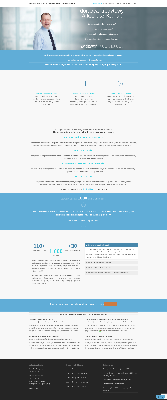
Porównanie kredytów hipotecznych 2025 (117, 380)
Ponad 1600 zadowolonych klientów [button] (99, 262)
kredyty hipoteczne (90, 189)
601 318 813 (111, 46)
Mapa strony (33, 388)
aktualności (43, 339)
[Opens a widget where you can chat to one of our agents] (160, 397)
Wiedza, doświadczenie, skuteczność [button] (99, 267)
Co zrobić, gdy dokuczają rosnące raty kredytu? (44, 336)
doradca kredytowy (45, 322)
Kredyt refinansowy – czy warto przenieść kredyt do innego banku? (106, 319)
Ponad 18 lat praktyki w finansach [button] (98, 245)
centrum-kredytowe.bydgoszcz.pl (77, 369)
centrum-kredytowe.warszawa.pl (77, 382)
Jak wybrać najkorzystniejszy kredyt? (41, 319)
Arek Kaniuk (33, 322)
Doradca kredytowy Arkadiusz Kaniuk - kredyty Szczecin (52, 3)
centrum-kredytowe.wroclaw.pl (76, 386)
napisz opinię (45, 384)
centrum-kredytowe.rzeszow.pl (76, 377)
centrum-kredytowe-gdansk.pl (76, 373)
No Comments (59, 322)
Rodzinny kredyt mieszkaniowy (113, 384)
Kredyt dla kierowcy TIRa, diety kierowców (98, 336)
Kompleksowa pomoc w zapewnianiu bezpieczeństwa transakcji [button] (108, 272)
